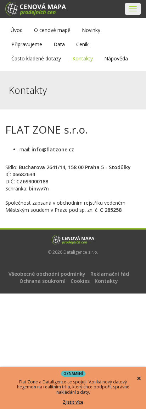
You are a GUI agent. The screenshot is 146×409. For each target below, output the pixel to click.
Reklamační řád (109, 273)
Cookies (80, 281)
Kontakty (82, 58)
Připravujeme (26, 44)
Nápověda (116, 58)
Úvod (17, 30)
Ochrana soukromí (42, 281)
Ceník (82, 44)
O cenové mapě (52, 30)
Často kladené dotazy (36, 58)
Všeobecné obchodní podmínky (47, 273)
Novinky (91, 30)
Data (59, 44)
